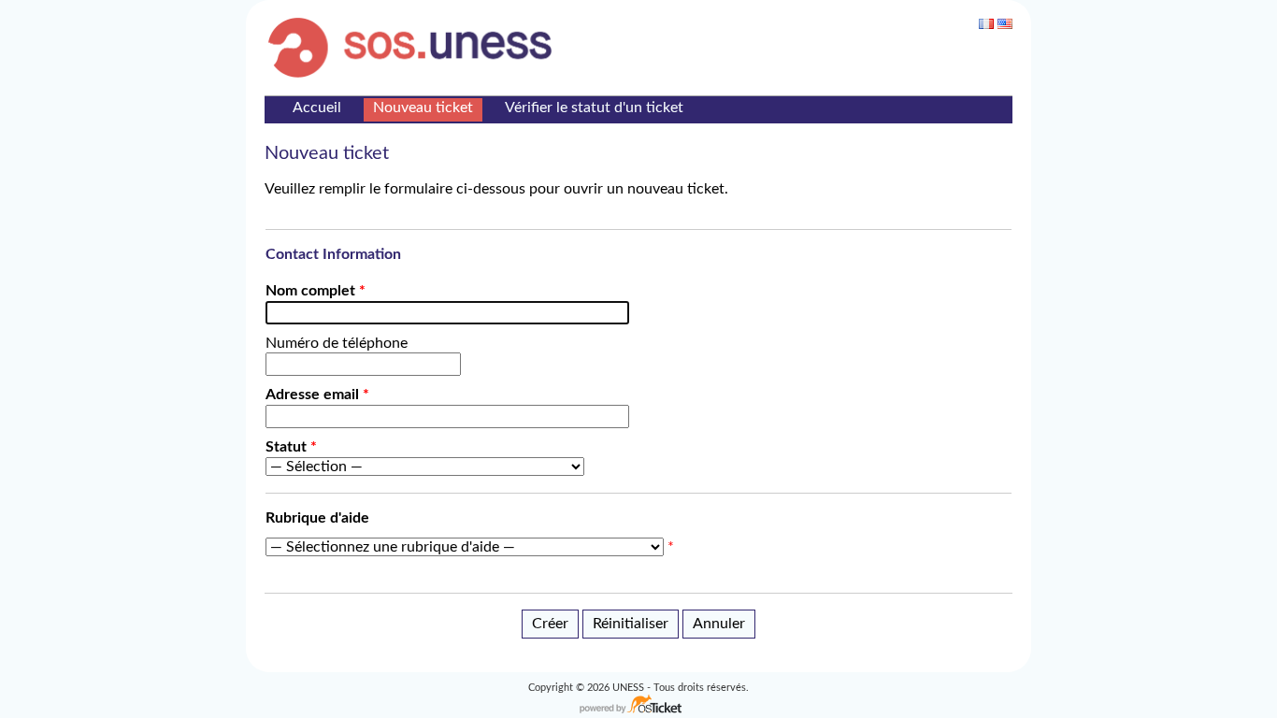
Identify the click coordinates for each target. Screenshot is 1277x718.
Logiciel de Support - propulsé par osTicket (638, 705)
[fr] (986, 24)
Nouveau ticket (423, 107)
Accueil (317, 107)
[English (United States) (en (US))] (1004, 24)
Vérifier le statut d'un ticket (594, 107)
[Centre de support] (415, 46)
